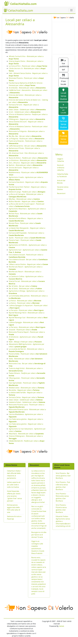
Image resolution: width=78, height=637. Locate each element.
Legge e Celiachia (60, 160)
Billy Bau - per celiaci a (24, 199)
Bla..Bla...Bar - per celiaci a (25, 136)
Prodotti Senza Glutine (63, 139)
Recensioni (61, 193)
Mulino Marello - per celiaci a (26, 201)
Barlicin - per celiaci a (25, 165)
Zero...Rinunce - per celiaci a (27, 163)
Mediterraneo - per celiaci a (26, 388)
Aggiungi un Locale (63, 110)
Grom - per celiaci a (24, 112)
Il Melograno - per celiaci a (27, 119)
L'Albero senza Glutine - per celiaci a (28, 264)
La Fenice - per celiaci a (25, 301)
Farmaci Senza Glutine (63, 124)
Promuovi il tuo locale (64, 81)
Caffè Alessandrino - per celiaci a (27, 146)
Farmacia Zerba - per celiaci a (26, 397)
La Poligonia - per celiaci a (26, 138)
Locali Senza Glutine (63, 96)
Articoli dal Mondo (61, 181)
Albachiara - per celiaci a (26, 434)
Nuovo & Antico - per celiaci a (28, 158)
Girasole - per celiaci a (23, 330)
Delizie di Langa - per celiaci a (27, 192)
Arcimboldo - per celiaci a (27, 88)
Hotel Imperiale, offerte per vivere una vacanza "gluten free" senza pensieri (14, 496)
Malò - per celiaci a (25, 342)
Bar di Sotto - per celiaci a (23, 286)
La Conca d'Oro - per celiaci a (28, 66)
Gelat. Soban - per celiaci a (27, 109)
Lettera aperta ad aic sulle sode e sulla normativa (13, 484)
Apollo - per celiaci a (27, 238)
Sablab (61, 626)
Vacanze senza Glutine (62, 188)
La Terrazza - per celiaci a (26, 310)
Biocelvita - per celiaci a (24, 390)
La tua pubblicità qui (64, 65)
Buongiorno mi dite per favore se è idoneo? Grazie (38, 534)
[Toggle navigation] (71, 10)
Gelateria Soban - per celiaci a (27, 402)
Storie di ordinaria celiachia (60, 167)
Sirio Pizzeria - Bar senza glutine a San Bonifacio (63, 475)
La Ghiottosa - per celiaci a (27, 160)
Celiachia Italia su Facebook (62, 175)
